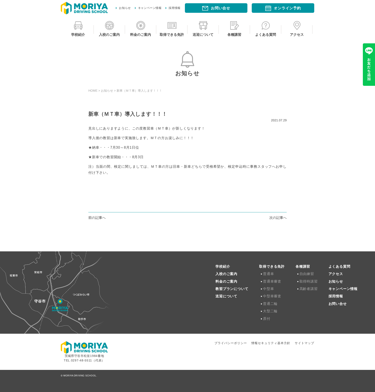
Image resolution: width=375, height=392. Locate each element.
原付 (267, 318)
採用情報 (175, 8)
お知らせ (125, 8)
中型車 (269, 289)
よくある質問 (265, 34)
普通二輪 (271, 304)
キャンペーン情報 (150, 8)
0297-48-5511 (81, 360)
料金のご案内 (140, 34)
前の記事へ (97, 218)
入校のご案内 (109, 34)
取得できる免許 (172, 34)
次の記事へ (278, 218)
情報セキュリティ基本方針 (270, 343)
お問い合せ (338, 304)
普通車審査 (272, 281)
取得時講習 (309, 281)
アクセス (297, 34)
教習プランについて (231, 289)
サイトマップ (304, 343)
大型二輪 (271, 311)
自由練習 (307, 274)
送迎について (203, 34)
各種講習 (234, 34)
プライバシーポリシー (230, 343)
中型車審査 (272, 296)
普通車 (269, 274)
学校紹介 (78, 34)
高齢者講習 (309, 289)
